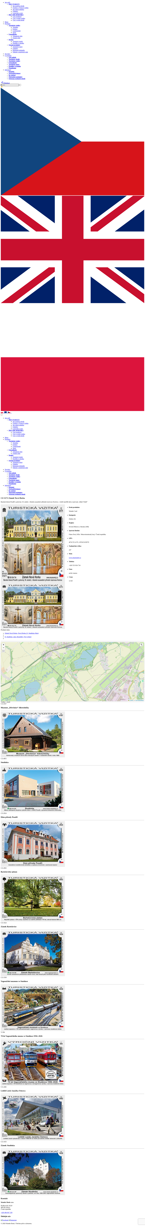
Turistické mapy (18, 47)
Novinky (7, 54)
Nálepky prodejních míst (20, 52)
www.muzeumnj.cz (75, 558)
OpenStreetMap (139, 700)
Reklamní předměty (19, 50)
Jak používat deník (18, 6)
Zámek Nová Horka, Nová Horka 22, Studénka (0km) (22, 633)
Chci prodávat (17, 16)
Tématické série (17, 36)
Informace (8, 70)
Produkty (7, 24)
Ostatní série (16, 38)
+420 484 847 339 (6, 1212)
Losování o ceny (18, 13)
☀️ (2, 87)
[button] (3, 644)
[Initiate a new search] (141, 644)
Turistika (15, 27)
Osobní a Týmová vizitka (20, 8)
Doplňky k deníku (18, 43)
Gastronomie (17, 31)
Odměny (15, 11)
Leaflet (131, 700)
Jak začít (7, 2)
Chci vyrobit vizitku (19, 18)
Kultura (15, 29)
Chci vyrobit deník (18, 20)
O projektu (8, 55)
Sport (14, 32)
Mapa (6, 22)
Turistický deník (18, 41)
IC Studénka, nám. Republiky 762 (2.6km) (18, 637)
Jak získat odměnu (18, 9)
